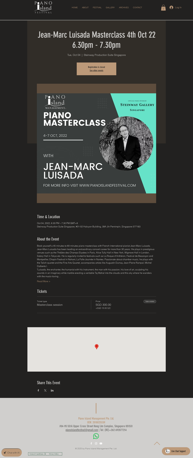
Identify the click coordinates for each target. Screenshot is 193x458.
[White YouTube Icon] (100, 443)
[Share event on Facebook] (38, 390)
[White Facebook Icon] (91, 443)
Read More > (43, 281)
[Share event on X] (45, 390)
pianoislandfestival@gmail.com (82, 430)
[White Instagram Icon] (96, 443)
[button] (97, 8)
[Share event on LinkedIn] (52, 390)
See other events (96, 70)
